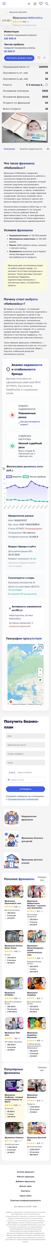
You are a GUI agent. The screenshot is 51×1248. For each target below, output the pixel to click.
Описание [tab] (9, 148)
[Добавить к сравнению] (44, 57)
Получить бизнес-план (19, 58)
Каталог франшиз (25, 1172)
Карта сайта (25, 1195)
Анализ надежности (31, 148)
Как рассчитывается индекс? (30, 423)
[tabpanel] (25, 255)
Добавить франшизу (25, 1181)
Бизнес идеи (25, 1186)
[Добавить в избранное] (38, 57)
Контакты (25, 1191)
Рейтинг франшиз (25, 1176)
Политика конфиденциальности (25, 1200)
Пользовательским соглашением (23, 799)
